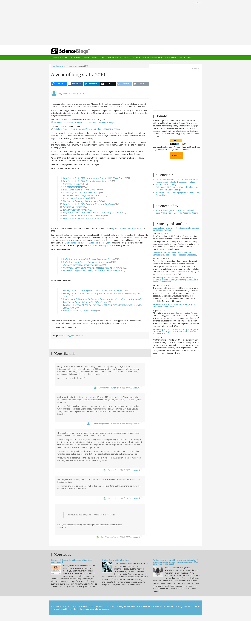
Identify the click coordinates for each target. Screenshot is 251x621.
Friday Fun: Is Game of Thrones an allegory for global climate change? (174, 305)
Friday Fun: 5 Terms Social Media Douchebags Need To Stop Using (92, 267)
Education (120, 57)
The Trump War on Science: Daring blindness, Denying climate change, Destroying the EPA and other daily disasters (175, 280)
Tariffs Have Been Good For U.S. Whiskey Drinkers (177, 179)
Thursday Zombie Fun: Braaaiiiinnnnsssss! (82, 265)
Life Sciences (57, 57)
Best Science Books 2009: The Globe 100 (81, 189)
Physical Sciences (73, 57)
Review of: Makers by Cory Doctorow (79, 310)
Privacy (92, 606)
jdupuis (65, 93)
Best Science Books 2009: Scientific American (83, 215)
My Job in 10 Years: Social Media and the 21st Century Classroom (92, 212)
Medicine (139, 57)
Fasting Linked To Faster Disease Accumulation (176, 182)
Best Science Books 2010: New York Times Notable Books (88, 204)
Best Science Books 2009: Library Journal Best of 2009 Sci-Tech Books (93, 178)
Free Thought (184, 57)
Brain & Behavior (153, 57)
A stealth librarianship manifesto (101, 245)
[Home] (76, 51)
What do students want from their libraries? (82, 195)
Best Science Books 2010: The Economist (81, 218)
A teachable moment (72, 186)
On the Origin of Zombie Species (116, 560)
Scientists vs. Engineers (73, 207)
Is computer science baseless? (76, 198)
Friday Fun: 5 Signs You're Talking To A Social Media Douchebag (91, 270)
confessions (58, 66)
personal (79, 335)
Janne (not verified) (108, 388)
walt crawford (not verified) (105, 423)
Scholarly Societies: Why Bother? (77, 209)
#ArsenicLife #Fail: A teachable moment (81, 192)
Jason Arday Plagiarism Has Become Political (175, 210)
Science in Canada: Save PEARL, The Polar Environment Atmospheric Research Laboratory (175, 254)
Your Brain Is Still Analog (166, 184)
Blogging (70, 335)
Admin (62, 335)
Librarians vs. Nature (72, 184)
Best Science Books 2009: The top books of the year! (86, 181)
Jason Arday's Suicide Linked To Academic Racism (177, 213)
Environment (90, 57)
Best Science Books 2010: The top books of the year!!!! (88, 243)
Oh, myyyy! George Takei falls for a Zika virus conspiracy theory (71, 561)
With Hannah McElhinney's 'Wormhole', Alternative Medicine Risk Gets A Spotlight (177, 188)
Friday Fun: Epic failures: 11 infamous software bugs (86, 262)
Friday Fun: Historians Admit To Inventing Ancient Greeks (88, 259)
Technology (170, 57)
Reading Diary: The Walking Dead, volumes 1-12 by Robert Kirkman (93, 290)
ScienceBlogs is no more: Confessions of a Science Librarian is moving (176, 229)
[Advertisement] (125, 22)
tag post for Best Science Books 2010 (127, 228)
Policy (130, 57)
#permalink (135, 388)
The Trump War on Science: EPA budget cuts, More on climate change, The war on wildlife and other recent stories (176, 331)
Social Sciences (106, 57)
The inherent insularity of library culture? (81, 201)
